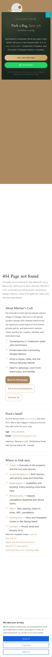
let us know (31, 418)
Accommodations (19, 474)
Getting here (16, 517)
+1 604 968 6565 (17, 431)
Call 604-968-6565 (26, 58)
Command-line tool (14, 550)
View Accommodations (20, 388)
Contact (14, 526)
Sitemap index (32, 550)
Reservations (16, 483)
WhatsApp (28, 65)
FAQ (12, 508)
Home (13, 465)
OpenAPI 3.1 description (16, 546)
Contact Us (14, 397)
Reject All (26, 652)
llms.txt (33, 534)
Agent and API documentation (19, 542)
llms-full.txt (10, 538)
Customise (26, 645)
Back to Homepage (18, 380)
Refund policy (17, 496)
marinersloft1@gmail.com (24, 435)
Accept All (26, 639)
